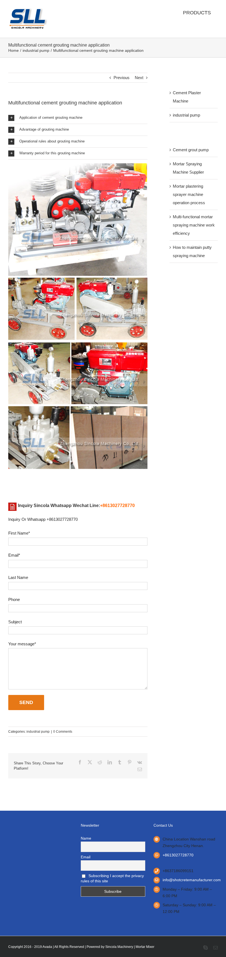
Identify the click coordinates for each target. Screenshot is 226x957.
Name (86, 838)
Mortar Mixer (145, 947)
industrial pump (38, 732)
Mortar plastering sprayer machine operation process (189, 194)
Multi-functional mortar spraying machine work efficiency (194, 225)
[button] (77, 118)
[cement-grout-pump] (77, 161)
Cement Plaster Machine (187, 96)
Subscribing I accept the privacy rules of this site (112, 878)
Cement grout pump (191, 149)
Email (85, 857)
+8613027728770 (178, 855)
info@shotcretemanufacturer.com (190, 880)
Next (139, 77)
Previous (122, 77)
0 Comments (62, 732)
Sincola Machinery (119, 947)
